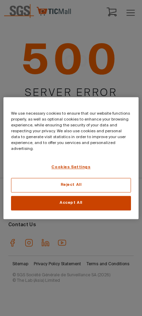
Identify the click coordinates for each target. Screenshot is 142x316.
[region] (70, 158)
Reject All (71, 185)
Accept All (71, 203)
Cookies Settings (70, 167)
